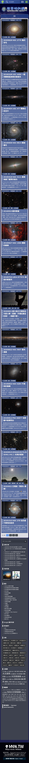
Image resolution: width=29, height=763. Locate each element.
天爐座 (9, 694)
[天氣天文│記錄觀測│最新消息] (14, 11)
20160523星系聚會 (11, 211)
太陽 (13, 308)
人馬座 (12, 689)
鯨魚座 (23, 700)
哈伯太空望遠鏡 (14, 692)
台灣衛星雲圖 (7, 601)
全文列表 (6, 591)
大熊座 (22, 692)
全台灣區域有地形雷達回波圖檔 (11, 587)
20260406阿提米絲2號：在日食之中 (12, 565)
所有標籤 (6, 606)
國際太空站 (15, 650)
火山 (4, 665)
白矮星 (15, 645)
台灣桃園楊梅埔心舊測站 (10, 598)
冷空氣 (20, 662)
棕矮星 (22, 645)
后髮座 (5, 692)
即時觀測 (6, 594)
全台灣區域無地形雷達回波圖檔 (11, 589)
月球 (18, 308)
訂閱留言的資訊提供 (9, 631)
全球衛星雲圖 (7, 592)
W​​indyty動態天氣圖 (8, 586)
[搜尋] (25, 541)
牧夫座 (6, 697)
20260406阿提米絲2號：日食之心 (12, 557)
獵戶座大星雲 (16, 697)
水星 (10, 655)
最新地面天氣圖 (8, 608)
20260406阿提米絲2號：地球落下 (12, 561)
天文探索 (5, 37)
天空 (14, 662)
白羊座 (23, 697)
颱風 (16, 660)
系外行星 (5, 647)
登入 (5, 628)
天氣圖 (5, 603)
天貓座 (15, 694)
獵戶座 (12, 697)
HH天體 (13, 647)
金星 (15, 655)
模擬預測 (13, 483)
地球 (15, 308)
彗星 (10, 660)
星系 (9, 37)
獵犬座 (20, 697)
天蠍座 (12, 694)
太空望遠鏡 (13, 37)
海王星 (4, 660)
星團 (12, 208)
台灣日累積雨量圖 (8, 596)
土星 (16, 657)
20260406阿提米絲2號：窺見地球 (12, 553)
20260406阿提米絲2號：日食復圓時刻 (13, 563)
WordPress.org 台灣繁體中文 (11, 633)
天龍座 (23, 694)
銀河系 (3, 700)
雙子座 (14, 700)
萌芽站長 (13, 20)
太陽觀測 (6, 605)
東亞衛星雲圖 (7, 610)
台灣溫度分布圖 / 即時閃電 (10, 599)
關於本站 (6, 618)
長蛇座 (6, 700)
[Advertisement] (14, 717)
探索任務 (14, 652)
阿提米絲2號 (10, 700)
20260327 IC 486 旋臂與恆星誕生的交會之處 (14, 551)
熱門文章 (6, 613)
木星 (10, 657)
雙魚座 (17, 700)
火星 (4, 657)
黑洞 (10, 645)
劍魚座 (18, 689)
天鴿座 (17, 694)
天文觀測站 (5, 652)
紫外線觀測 (7, 615)
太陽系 (9, 308)
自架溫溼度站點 (8, 617)
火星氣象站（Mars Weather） (11, 612)
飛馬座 (20, 700)
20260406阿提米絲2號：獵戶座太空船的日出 (14, 555)
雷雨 (8, 662)
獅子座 (8, 697)
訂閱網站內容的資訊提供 (10, 629)
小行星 (15, 665)
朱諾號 (20, 695)
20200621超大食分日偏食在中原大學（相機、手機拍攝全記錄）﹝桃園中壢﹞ (14, 313)
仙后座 (15, 689)
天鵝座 (20, 694)
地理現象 (20, 647)
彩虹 (22, 660)
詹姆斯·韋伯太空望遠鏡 (17, 698)
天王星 (22, 657)
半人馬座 (22, 689)
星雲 (4, 645)
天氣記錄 (5, 640)
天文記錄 (5, 308)
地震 (9, 665)
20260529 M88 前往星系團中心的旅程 (13, 547)
